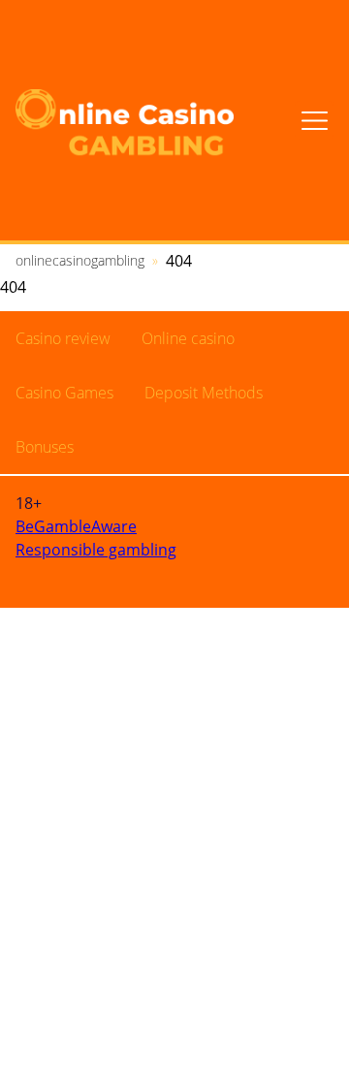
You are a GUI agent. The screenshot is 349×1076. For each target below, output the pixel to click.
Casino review (63, 338)
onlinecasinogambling (80, 260)
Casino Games (64, 392)
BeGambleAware (76, 526)
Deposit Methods (203, 392)
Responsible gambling (96, 549)
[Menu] (314, 120)
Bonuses (45, 447)
